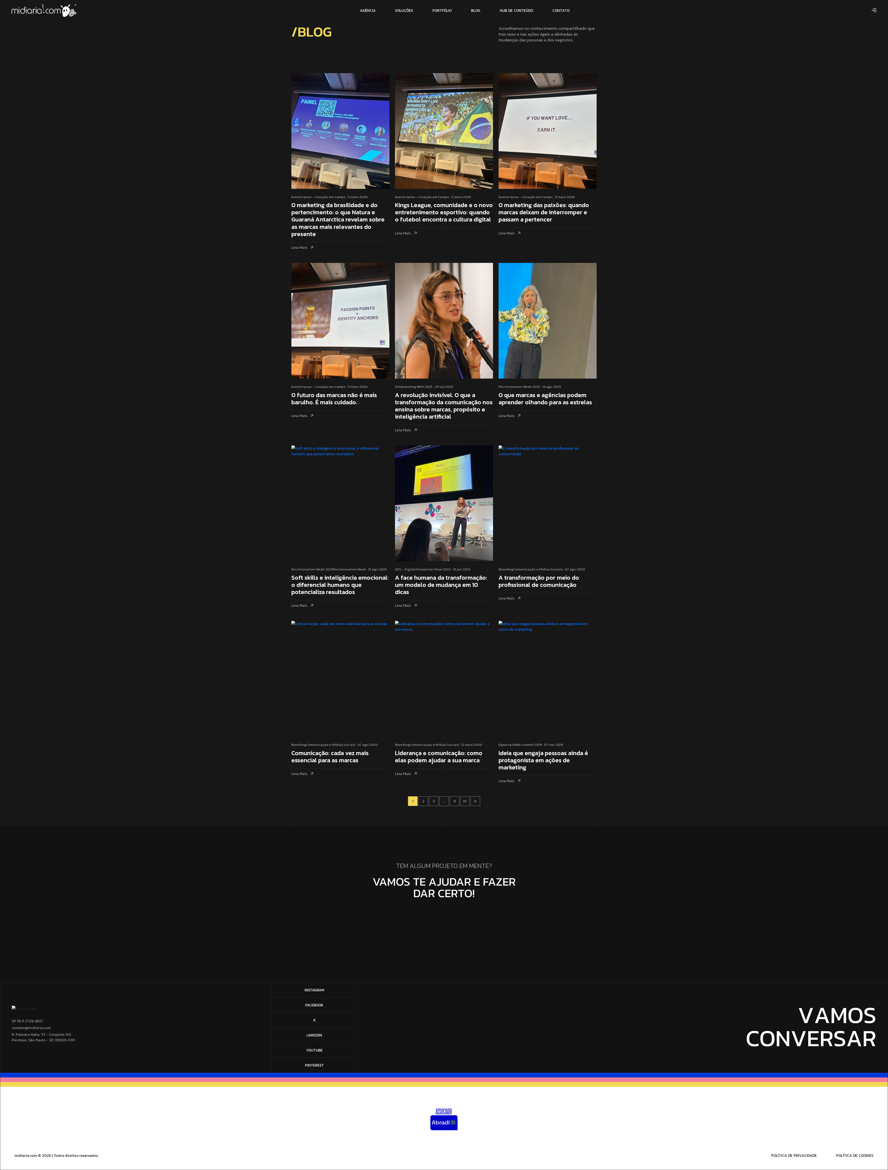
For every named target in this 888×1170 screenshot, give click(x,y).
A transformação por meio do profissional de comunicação (539, 581)
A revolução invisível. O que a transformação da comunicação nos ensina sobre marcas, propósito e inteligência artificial (444, 406)
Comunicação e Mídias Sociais (538, 569)
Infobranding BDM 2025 (413, 386)
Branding (506, 569)
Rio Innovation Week (349, 569)
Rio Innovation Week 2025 (519, 386)
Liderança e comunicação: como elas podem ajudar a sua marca (438, 757)
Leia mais (299, 247)
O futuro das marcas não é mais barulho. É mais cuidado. (334, 399)
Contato (442, 911)
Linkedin (314, 1035)
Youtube (314, 1050)
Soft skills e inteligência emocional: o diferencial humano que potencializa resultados (339, 585)
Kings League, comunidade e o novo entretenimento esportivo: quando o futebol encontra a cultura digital (444, 212)
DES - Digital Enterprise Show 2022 (423, 569)
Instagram (314, 990)
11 (475, 801)
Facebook (314, 1005)
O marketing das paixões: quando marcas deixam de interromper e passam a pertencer (544, 212)
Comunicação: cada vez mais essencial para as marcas (330, 757)
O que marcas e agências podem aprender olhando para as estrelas (545, 399)
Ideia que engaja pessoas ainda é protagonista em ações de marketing (543, 760)
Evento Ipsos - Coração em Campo (318, 196)
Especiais (506, 744)
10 (465, 801)
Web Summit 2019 (528, 744)
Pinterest (314, 1065)
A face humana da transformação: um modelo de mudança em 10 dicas (441, 585)
